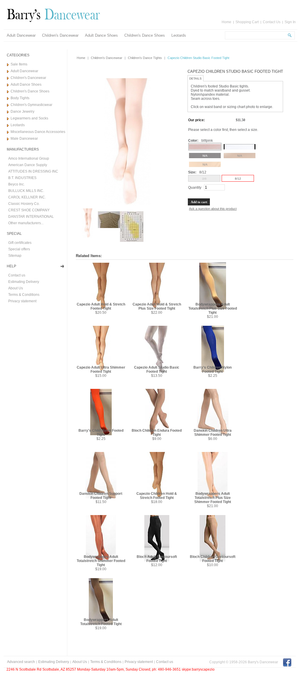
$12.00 (156, 565)
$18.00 (156, 502)
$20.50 (100, 312)
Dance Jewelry (22, 111)
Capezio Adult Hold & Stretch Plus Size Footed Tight (157, 306)
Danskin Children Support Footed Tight (100, 496)
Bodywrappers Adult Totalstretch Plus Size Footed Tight (212, 308)
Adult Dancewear (21, 35)
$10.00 (212, 565)
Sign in (290, 22)
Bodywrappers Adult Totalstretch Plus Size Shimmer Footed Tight (212, 498)
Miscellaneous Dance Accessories (38, 132)
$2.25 (212, 376)
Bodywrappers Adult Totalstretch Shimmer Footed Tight (101, 561)
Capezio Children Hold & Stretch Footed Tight (156, 496)
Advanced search (21, 662)
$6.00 (212, 439)
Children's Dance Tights (145, 58)
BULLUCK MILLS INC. (26, 191)
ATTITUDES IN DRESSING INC (33, 171)
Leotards (178, 35)
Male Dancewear (24, 138)
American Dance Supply (27, 165)
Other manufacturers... (26, 223)
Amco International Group (28, 158)
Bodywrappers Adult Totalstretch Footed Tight (101, 622)
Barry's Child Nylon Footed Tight (100, 432)
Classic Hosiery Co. (24, 204)
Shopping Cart (247, 22)
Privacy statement (22, 301)
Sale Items (19, 64)
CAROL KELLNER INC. (27, 197)
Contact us (16, 275)
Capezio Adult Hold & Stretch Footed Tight (101, 306)
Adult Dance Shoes (101, 35)
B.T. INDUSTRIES (22, 178)
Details (195, 78)
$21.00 (212, 317)
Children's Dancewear (60, 35)
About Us (15, 288)
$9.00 (156, 439)
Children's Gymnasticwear (31, 105)
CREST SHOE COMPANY (29, 210)
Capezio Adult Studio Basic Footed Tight (156, 369)
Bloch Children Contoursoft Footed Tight (212, 559)
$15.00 (100, 376)
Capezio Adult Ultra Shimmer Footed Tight (101, 369)
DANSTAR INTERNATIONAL (31, 217)
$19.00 (100, 569)
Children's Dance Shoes (144, 35)
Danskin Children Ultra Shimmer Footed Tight (213, 432)
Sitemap (14, 256)
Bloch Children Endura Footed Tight (157, 432)
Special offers (19, 249)
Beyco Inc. (16, 184)
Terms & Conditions (23, 295)
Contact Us (271, 22)
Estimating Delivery (23, 282)
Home (226, 22)
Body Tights (20, 98)
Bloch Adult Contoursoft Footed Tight (157, 559)
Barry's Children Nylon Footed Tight (212, 369)
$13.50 (156, 376)
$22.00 (156, 312)
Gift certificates (19, 243)
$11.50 (101, 502)
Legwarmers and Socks (29, 118)
